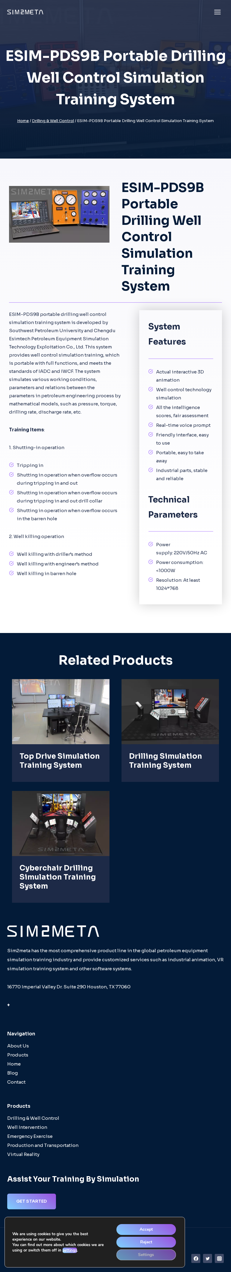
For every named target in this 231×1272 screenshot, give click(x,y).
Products (17, 1055)
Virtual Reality (23, 1154)
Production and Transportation (43, 1145)
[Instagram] (219, 1258)
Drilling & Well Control (33, 1118)
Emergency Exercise (30, 1136)
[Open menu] (217, 11)
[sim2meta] (25, 12)
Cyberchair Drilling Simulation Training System (58, 877)
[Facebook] (195, 1258)
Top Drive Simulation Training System (60, 761)
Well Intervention (27, 1127)
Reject (146, 1242)
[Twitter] (207, 1258)
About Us (18, 1046)
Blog (12, 1073)
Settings (146, 1255)
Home (14, 1064)
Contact (16, 1082)
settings (70, 1250)
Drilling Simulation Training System (165, 761)
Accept (146, 1229)
